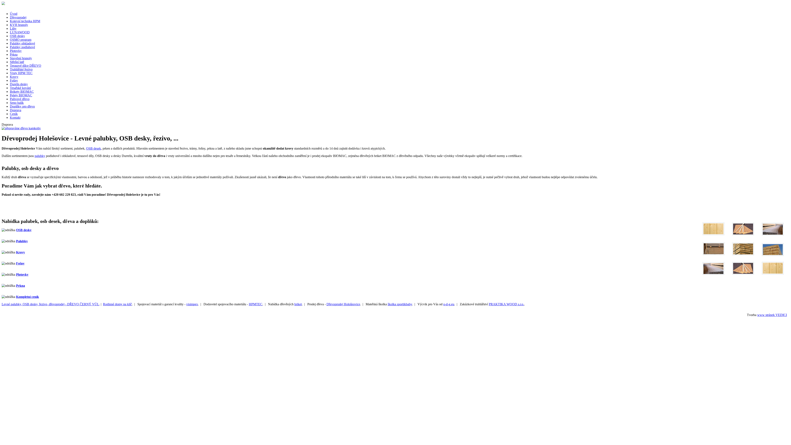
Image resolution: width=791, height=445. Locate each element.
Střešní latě (17, 62)
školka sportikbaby (400, 304)
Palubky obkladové (22, 43)
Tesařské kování (20, 88)
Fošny (14, 80)
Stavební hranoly (21, 58)
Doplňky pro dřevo (22, 106)
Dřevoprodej (18, 17)
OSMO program (20, 39)
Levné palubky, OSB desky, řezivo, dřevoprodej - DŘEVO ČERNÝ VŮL (50, 304)
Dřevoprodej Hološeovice (343, 304)
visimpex (192, 304)
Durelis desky (19, 84)
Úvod (13, 13)
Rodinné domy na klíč (117, 304)
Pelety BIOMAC (21, 95)
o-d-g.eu (448, 304)
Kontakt (15, 117)
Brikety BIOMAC (22, 91)
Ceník (14, 114)
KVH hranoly (19, 25)
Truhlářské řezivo (21, 69)
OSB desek (93, 148)
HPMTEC (255, 304)
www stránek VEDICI (772, 315)
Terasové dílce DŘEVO (25, 65)
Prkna (14, 54)
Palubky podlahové (22, 47)
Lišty (13, 28)
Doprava (15, 110)
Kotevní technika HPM (25, 21)
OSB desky (17, 36)
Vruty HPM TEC (21, 73)
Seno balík (17, 102)
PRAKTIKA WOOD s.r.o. (506, 304)
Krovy (14, 76)
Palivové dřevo (19, 99)
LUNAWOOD (20, 32)
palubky (40, 156)
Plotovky (16, 51)
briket (298, 304)
